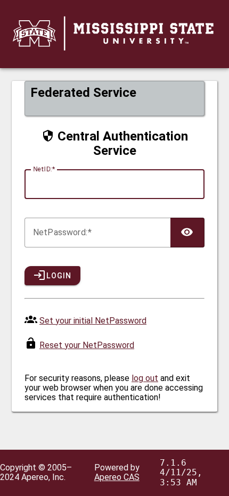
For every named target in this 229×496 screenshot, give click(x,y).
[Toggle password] (187, 232)
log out (145, 378)
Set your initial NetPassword (92, 321)
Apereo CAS (117, 477)
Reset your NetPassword (86, 345)
